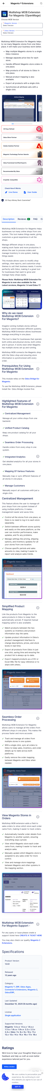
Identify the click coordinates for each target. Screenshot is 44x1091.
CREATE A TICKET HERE (31, 935)
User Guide (32, 192)
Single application (13, 1015)
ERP (17, 987)
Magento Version (10, 23)
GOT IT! (18, 1087)
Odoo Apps (25, 987)
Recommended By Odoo (11, 171)
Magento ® (10, 987)
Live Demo (13, 192)
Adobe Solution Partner (11, 146)
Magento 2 (32, 989)
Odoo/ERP (9, 992)
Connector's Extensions (16, 989)
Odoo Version (9, 31)
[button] (3, 3)
